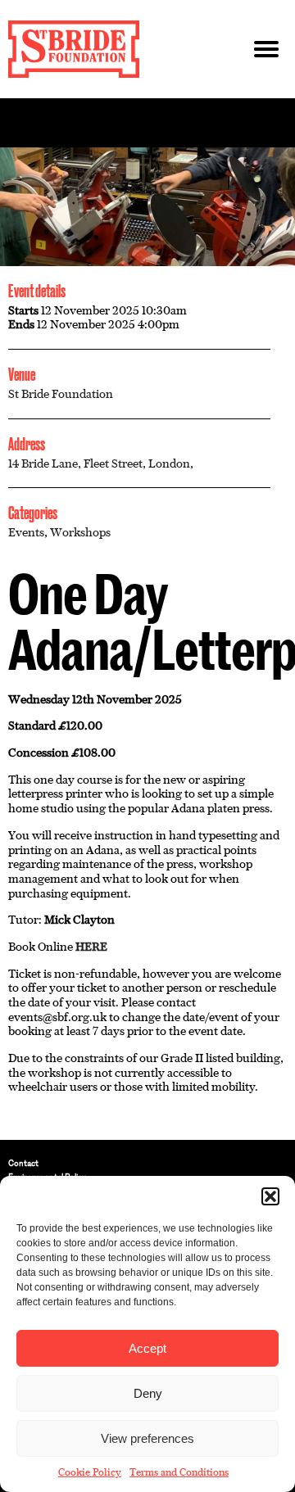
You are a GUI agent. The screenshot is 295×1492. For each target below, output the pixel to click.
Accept (147, 1348)
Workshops (80, 532)
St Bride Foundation (60, 393)
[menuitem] (147, 1163)
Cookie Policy (89, 1472)
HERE (91, 946)
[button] (270, 1196)
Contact (23, 1163)
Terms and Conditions (179, 1472)
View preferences (147, 1438)
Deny (148, 1393)
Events (26, 532)
